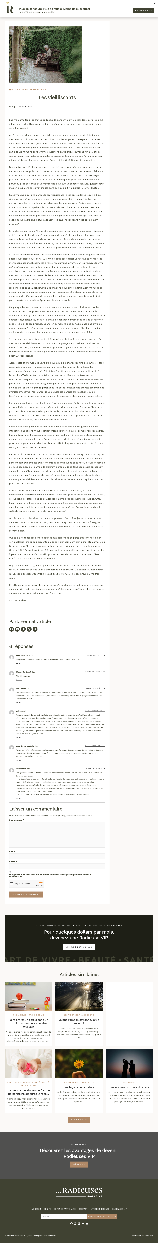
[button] (155, 3)
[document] (79, 621)
